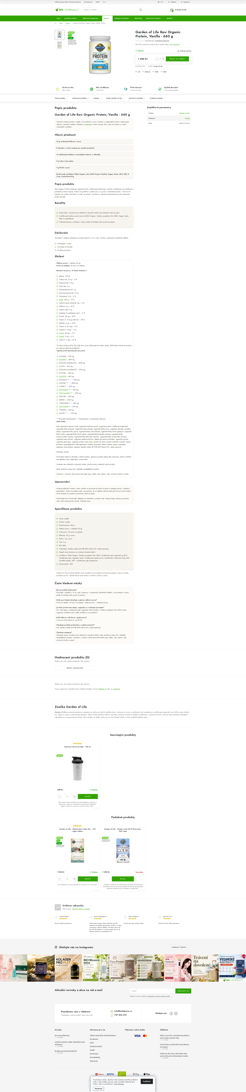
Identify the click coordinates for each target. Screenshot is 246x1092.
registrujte (116, 689)
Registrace (186, 2)
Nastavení (98, 1088)
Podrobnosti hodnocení (162, 41)
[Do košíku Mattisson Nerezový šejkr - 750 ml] (88, 796)
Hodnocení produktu (79, 98)
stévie (91, 442)
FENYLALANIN (64, 393)
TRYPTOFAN (63, 406)
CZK (161, 2)
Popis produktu (60, 98)
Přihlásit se (183, 991)
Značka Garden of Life (114, 98)
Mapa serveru (94, 1061)
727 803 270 (120, 1015)
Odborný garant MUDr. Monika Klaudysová (68, 2)
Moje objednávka (95, 1057)
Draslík (61, 336)
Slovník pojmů (94, 1054)
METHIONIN (63, 390)
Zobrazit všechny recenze (81, 909)
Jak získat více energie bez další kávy (66, 1051)
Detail (123, 878)
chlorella (97, 154)
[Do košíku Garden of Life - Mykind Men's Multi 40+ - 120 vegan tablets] (88, 878)
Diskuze (96, 98)
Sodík (61, 300)
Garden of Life (157, 66)
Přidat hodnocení (75, 668)
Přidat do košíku (177, 59)
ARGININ (62, 360)
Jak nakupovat (88, 2)
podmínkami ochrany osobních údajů (159, 996)
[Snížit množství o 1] (157, 59)
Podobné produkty (156, 98)
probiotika (88, 124)
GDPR (98, 2)
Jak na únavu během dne (62, 1035)
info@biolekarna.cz (123, 1011)
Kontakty (92, 1050)
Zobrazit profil (179, 947)
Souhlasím (146, 1081)
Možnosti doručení (185, 51)
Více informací (119, 1084)
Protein (101, 114)
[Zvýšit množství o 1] (163, 59)
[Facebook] (171, 1013)
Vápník (61, 333)
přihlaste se (102, 689)
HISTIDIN (62, 376)
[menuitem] (58, 18)
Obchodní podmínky (96, 1046)
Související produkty (136, 98)
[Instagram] (175, 1013)
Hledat (140, 9)
